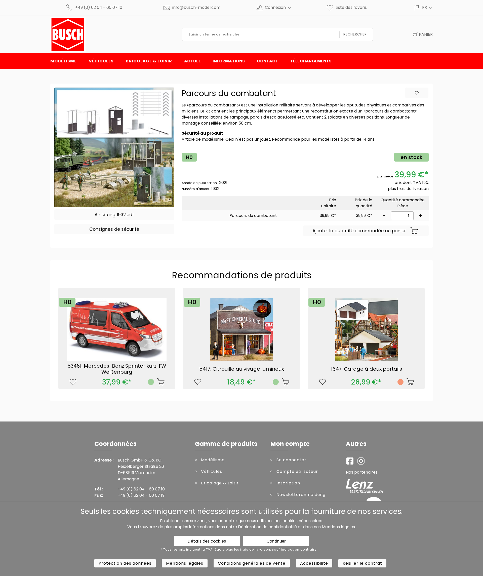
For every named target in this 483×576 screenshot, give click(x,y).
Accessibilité (314, 563)
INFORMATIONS (229, 61)
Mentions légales (338, 527)
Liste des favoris (351, 7)
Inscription (288, 483)
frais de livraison (413, 188)
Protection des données (125, 563)
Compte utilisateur (297, 471)
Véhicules (101, 61)
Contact (267, 61)
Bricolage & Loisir (149, 61)
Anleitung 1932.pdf (114, 215)
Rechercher (355, 34)
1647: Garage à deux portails (366, 368)
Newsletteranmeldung (301, 494)
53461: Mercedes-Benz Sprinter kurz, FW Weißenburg (116, 368)
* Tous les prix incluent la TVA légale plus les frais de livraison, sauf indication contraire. (238, 549)
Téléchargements (311, 61)
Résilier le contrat (362, 563)
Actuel (192, 61)
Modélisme (63, 61)
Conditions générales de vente (252, 563)
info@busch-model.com (196, 7)
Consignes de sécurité (114, 229)
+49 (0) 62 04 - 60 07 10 (98, 7)
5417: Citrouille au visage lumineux (241, 368)
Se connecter (291, 460)
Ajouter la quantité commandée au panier (359, 231)
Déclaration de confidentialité (267, 527)
